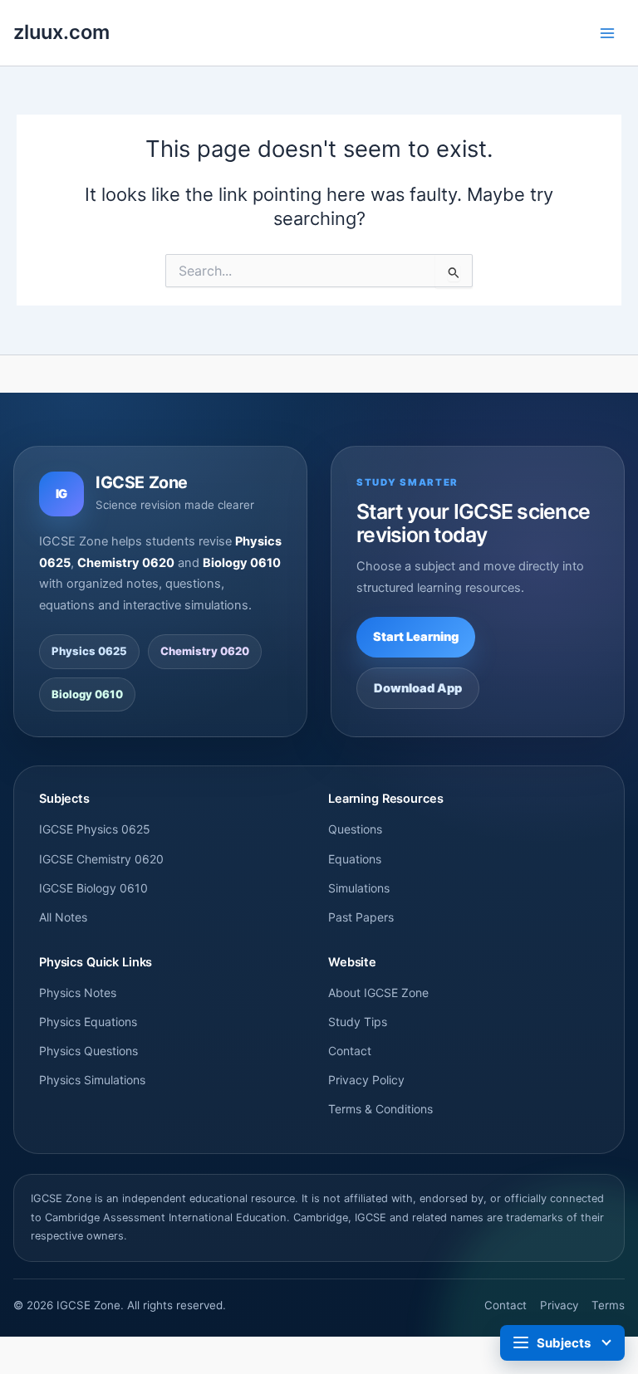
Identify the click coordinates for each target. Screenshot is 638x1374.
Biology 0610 (87, 694)
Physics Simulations (92, 1080)
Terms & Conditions (380, 1109)
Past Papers (361, 917)
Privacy (559, 1305)
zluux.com (61, 32)
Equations (354, 859)
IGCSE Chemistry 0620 (101, 859)
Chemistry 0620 (204, 651)
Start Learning (416, 636)
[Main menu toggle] (607, 33)
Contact (349, 1051)
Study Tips (357, 1022)
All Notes (63, 917)
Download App (418, 688)
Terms (608, 1305)
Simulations (359, 888)
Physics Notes (77, 992)
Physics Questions (88, 1051)
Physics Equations (88, 1022)
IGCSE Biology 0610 (93, 888)
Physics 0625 (89, 651)
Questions (355, 829)
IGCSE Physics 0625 (94, 829)
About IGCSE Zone (378, 992)
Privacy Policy (366, 1080)
